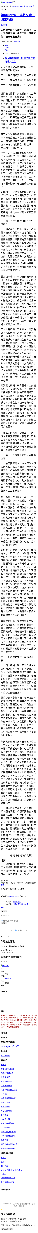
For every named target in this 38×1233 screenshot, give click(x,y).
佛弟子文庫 (5, 1119)
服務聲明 (21, 1206)
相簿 (6, 45)
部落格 (7, 48)
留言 (16, 896)
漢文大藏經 (5, 1056)
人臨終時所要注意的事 (20, 904)
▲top (2, 907)
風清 (2, 885)
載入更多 (4, 911)
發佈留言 (4, 923)
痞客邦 (11, 896)
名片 (6, 50)
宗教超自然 (17, 902)
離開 (11, 1229)
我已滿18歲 (5, 1229)
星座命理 (17, 41)
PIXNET (9, 1204)
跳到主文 (4, 25)
